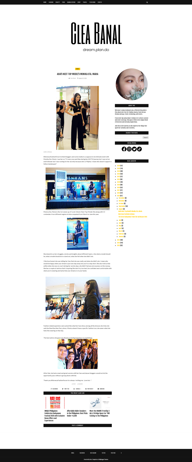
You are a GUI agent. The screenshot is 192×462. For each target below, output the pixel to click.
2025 (118, 168)
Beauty (58, 2)
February (121, 234)
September (122, 206)
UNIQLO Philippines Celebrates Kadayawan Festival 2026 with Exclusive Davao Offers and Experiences (54, 416)
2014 (118, 240)
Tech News (92, 2)
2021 (118, 179)
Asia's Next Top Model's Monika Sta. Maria (130, 211)
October (121, 203)
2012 (118, 245)
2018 (118, 187)
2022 (118, 176)
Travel (85, 2)
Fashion (51, 2)
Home (45, 2)
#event (74, 384)
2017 (118, 190)
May (120, 226)
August (121, 209)
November (122, 201)
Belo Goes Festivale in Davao (126, 214)
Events (100, 2)
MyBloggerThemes (103, 459)
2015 (118, 196)
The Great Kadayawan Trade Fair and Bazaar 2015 (132, 217)
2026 (118, 166)
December (122, 198)
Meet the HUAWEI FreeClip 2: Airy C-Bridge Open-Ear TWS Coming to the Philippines (100, 413)
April (120, 228)
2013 (118, 243)
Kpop (79, 2)
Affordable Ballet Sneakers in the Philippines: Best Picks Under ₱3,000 (77, 413)
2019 (118, 185)
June (120, 223)
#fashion (80, 384)
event (77, 69)
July (120, 220)
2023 (118, 174)
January (121, 236)
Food (63, 2)
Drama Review (71, 2)
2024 (118, 171)
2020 (118, 182)
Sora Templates (94, 459)
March (121, 231)
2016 (118, 193)
